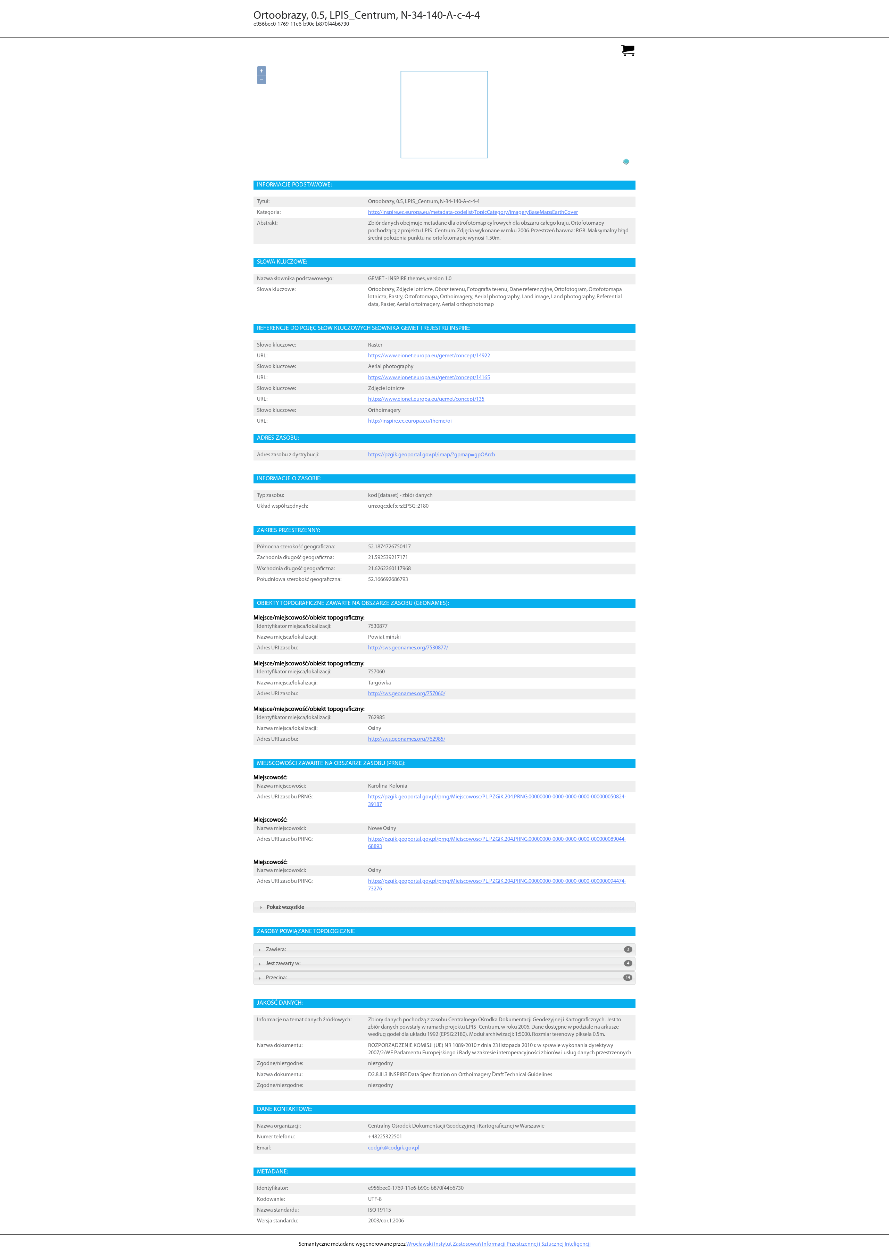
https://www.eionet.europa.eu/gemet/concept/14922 (429, 356)
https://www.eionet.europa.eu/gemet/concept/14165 (429, 378)
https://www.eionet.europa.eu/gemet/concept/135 (426, 399)
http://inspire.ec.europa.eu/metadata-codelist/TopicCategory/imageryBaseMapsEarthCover (473, 212)
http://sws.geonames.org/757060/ (406, 694)
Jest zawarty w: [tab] (447, 963)
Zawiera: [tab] (447, 950)
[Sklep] (627, 51)
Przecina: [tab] (448, 978)
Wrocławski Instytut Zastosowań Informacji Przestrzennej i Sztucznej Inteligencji (498, 1244)
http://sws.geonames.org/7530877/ (408, 648)
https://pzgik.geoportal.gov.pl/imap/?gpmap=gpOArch (431, 455)
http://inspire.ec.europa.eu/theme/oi (410, 421)
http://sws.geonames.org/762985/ (406, 739)
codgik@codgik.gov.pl (393, 1148)
